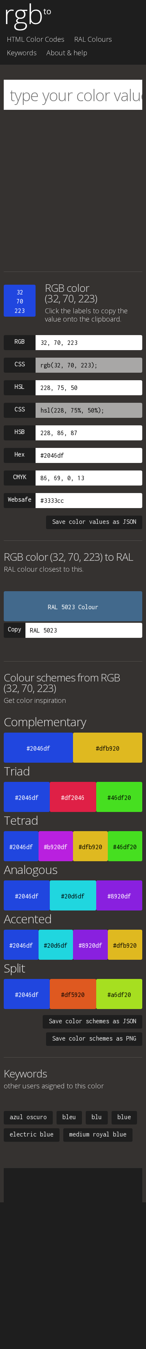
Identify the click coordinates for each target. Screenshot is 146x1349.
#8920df (119, 896)
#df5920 (73, 994)
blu (97, 1117)
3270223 (20, 301)
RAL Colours (93, 39)
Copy (14, 629)
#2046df (38, 748)
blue (124, 1117)
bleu (69, 1117)
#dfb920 (107, 748)
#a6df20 (119, 994)
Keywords (22, 52)
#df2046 (73, 797)
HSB (20, 431)
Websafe (19, 499)
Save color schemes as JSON (92, 1021)
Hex (20, 454)
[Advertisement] (73, 190)
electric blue (32, 1134)
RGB (20, 341)
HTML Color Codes (35, 39)
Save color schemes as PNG (94, 1038)
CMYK (20, 476)
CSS (20, 364)
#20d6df (73, 896)
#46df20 (119, 797)
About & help (66, 52)
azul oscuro (28, 1117)
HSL (20, 386)
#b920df (55, 847)
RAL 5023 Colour (73, 607)
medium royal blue (98, 1134)
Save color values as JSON (94, 521)
